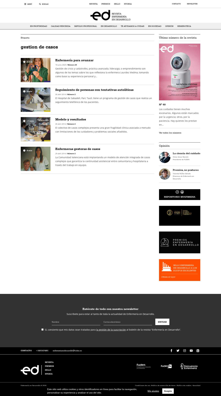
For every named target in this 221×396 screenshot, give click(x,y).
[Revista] (110, 15)
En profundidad (38, 26)
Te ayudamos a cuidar (132, 26)
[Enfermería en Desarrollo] (31, 373)
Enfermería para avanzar (74, 60)
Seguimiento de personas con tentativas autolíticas (94, 90)
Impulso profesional (85, 26)
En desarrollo (109, 26)
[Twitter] (178, 350)
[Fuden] (143, 366)
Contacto (176, 4)
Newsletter (192, 4)
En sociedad (154, 26)
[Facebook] (171, 350)
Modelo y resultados (70, 119)
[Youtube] (191, 350)
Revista (93, 4)
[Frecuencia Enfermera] (189, 366)
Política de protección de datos (163, 385)
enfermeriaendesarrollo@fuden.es (67, 350)
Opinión (169, 26)
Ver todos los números (170, 132)
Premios (105, 4)
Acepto (168, 391)
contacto (26, 350)
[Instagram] (184, 350)
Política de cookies (184, 385)
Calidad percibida (60, 26)
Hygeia (128, 4)
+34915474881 (42, 350)
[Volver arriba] (208, 383)
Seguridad (196, 385)
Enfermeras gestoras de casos (77, 149)
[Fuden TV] (166, 366)
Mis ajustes (153, 391)
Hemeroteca (184, 26)
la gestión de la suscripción (111, 329)
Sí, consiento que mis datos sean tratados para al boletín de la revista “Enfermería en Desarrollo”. (113, 329)
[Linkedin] (197, 350)
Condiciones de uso (142, 385)
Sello (117, 4)
